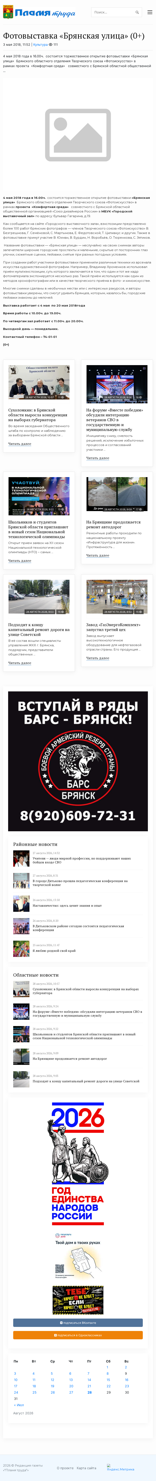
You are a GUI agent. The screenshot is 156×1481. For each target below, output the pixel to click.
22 (109, 1386)
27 (71, 1392)
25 (34, 1392)
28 (90, 1392)
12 (52, 1380)
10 (15, 1380)
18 (34, 1386)
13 (71, 1380)
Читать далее (19, 443)
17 (15, 1386)
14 (89, 1380)
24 (16, 1392)
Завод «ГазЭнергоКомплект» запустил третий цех (113, 627)
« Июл (19, 1405)
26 (53, 1392)
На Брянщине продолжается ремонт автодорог (113, 524)
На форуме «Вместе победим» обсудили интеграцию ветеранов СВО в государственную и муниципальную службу (114, 419)
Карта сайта (86, 1468)
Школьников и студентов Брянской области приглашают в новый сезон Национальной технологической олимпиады (38, 529)
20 (71, 1386)
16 (126, 1380)
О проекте (65, 1468)
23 (127, 1386)
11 (33, 1380)
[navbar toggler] (150, 12)
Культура (40, 44)
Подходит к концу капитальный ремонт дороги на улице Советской (39, 629)
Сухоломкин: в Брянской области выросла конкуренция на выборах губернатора (37, 414)
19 (52, 1386)
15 (108, 1380)
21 (89, 1386)
